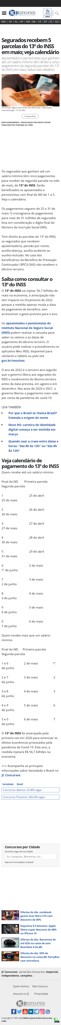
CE (39, 21)
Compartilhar (30, 116)
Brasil (20, 784)
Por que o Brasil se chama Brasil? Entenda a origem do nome (32, 415)
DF (45, 21)
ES (51, 21)
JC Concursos (11, 775)
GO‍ (57, 21)
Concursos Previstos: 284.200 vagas (24, 797)
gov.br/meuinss (13, 360)
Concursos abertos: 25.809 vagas (22, 790)
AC (10, 21)
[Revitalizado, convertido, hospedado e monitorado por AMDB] (56, 1020)
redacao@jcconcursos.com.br (35, 122)
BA (34, 21)
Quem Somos (21, 986)
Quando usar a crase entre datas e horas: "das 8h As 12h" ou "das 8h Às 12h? (33, 446)
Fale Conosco (40, 986)
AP (21, 21)
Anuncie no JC (21, 993)
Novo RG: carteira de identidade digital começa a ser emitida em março (32, 429)
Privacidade (41, 993)
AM (28, 21)
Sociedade (8, 784)
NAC (3, 21)
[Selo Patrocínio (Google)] (47, 12)
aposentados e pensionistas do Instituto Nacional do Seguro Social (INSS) (27, 328)
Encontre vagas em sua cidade (19, 851)
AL (16, 21)
